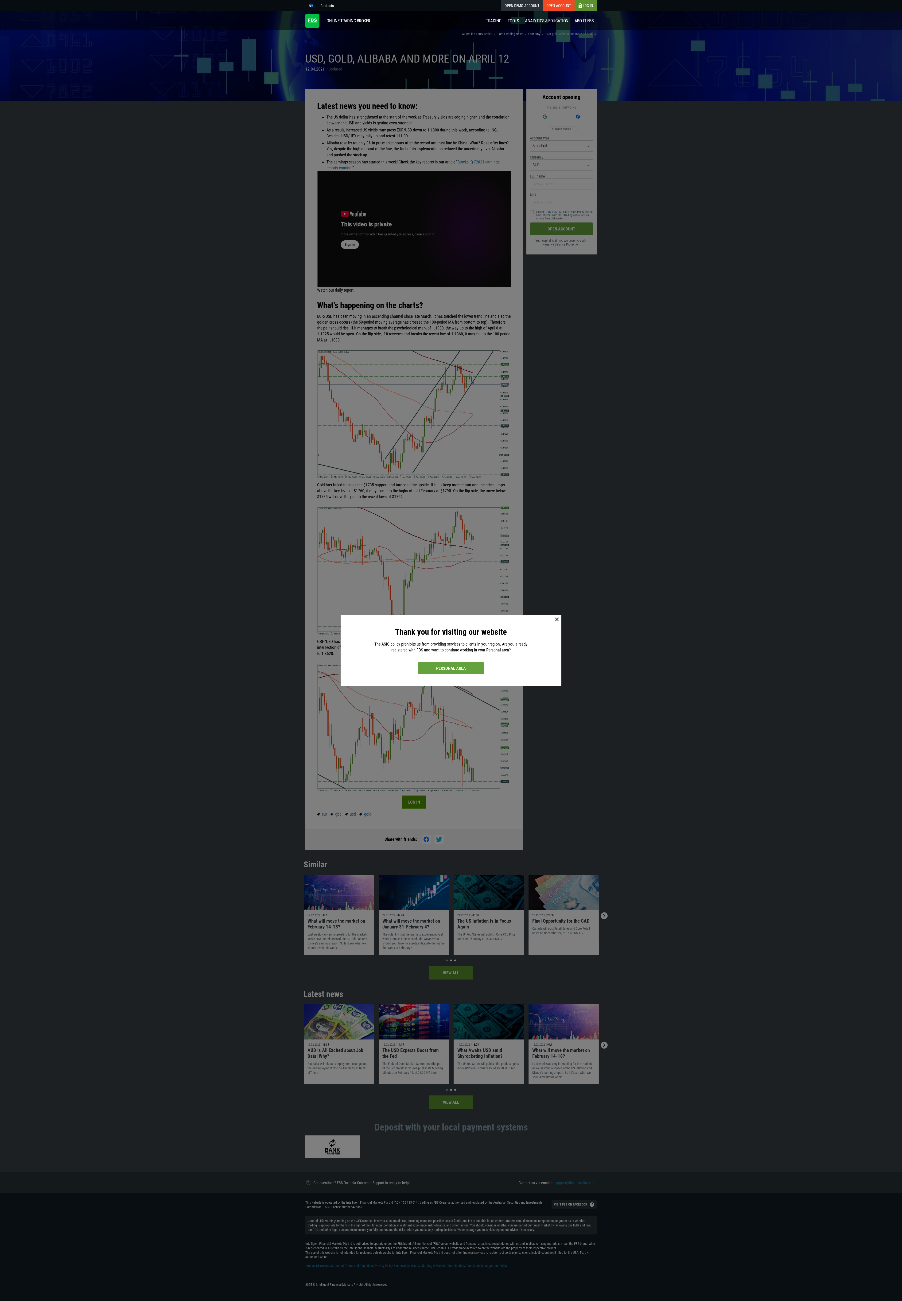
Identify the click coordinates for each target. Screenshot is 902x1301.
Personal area (451, 668)
